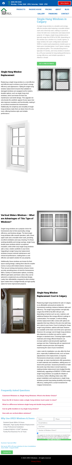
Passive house (35, 9)
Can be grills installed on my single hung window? (20, 409)
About (58, 9)
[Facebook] (3, 3)
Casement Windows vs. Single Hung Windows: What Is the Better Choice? (29, 396)
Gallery (41, 14)
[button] (36, 395)
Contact (65, 14)
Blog (67, 9)
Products (20, 9)
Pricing (48, 9)
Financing (52, 14)
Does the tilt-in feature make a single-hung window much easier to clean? (29, 400)
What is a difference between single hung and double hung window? (27, 404)
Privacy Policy (36, 461)
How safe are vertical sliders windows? (16, 413)
